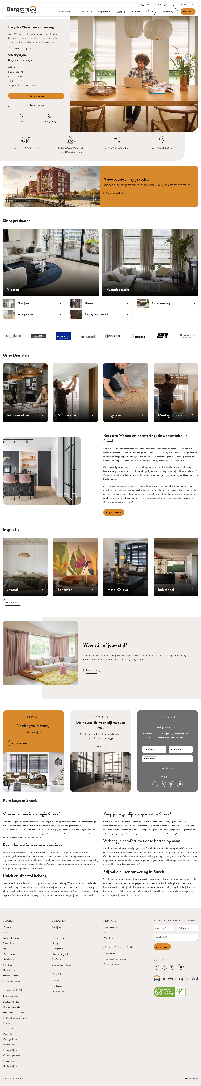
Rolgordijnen (9, 1034)
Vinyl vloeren (9, 954)
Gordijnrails (57, 948)
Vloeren (8, 920)
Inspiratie (109, 920)
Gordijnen (58, 920)
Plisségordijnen (10, 1050)
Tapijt (5, 948)
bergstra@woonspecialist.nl (21, 85)
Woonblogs (109, 938)
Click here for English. (19, 48)
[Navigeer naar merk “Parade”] (14, 336)
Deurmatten (9, 970)
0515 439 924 (15, 80)
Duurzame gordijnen (61, 965)
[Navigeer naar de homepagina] (21, 9)
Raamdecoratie (13, 990)
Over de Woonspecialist (119, 947)
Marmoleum (9, 943)
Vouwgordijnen (10, 1039)
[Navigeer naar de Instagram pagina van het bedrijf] (171, 784)
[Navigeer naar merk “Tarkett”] (88, 336)
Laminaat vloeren (11, 938)
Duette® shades (11, 1002)
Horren (56, 974)
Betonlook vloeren (12, 981)
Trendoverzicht (111, 927)
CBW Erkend (110, 953)
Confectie (56, 959)
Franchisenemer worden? (116, 959)
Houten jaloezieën (12, 1007)
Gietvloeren (8, 959)
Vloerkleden (9, 965)
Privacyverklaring (112, 964)
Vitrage (55, 943)
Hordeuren (57, 986)
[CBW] (170, 992)
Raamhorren (58, 991)
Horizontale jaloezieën (13, 1012)
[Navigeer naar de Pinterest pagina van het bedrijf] (163, 784)
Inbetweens (57, 932)
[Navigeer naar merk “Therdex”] (113, 336)
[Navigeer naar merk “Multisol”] (187, 336)
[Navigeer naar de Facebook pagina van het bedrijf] (155, 784)
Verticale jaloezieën (12, 1055)
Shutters (7, 1023)
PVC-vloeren (9, 932)
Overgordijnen (59, 938)
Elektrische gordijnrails (62, 954)
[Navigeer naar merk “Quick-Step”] (38, 336)
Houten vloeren (10, 975)
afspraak (115, 498)
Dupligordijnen (10, 1066)
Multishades (9, 1044)
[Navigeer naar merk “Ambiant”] (63, 336)
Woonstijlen (109, 932)
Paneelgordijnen (11, 1061)
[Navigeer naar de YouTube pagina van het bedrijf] (180, 784)
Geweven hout (10, 1028)
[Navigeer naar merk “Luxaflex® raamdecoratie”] (138, 336)
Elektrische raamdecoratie (15, 1018)
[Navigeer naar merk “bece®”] (163, 336)
